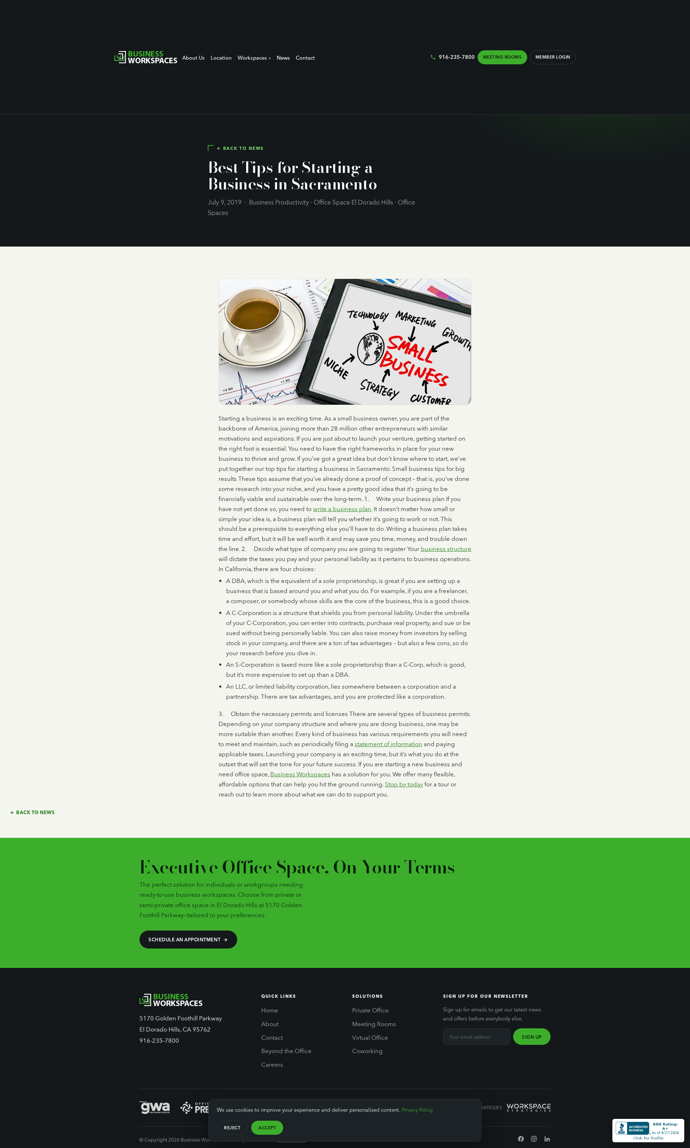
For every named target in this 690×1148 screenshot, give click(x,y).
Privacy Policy (417, 1109)
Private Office (370, 1010)
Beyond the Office (286, 1050)
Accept (267, 1127)
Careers (272, 1064)
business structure (446, 548)
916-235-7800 (456, 57)
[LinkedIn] (547, 1139)
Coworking (367, 1050)
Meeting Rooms (502, 57)
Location (221, 57)
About (270, 1023)
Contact (305, 57)
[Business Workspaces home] (145, 57)
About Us (193, 57)
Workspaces (252, 57)
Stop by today (404, 784)
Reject (232, 1127)
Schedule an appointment (184, 939)
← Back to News (240, 148)
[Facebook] (521, 1139)
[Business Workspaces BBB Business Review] (648, 1130)
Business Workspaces (300, 774)
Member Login (552, 57)
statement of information (388, 743)
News (283, 57)
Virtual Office (370, 1037)
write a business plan (342, 508)
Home (269, 1010)
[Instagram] (533, 1139)
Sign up (532, 1036)
